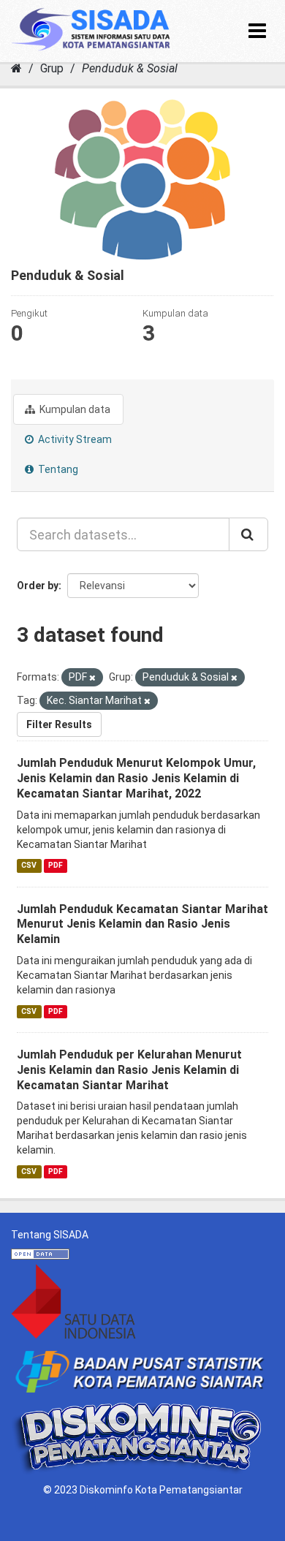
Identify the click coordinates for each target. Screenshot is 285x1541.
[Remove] (92, 678)
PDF (55, 866)
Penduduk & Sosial (130, 68)
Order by (37, 585)
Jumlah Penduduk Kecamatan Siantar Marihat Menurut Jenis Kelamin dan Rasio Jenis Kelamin (142, 924)
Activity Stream (74, 439)
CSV (29, 866)
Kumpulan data (73, 409)
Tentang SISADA (49, 1235)
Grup (52, 68)
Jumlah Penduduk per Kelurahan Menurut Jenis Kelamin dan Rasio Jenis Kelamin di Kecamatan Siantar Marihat (129, 1070)
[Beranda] (16, 68)
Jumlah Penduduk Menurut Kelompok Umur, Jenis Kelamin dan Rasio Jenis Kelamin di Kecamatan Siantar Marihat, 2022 (136, 778)
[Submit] (248, 534)
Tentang (57, 469)
